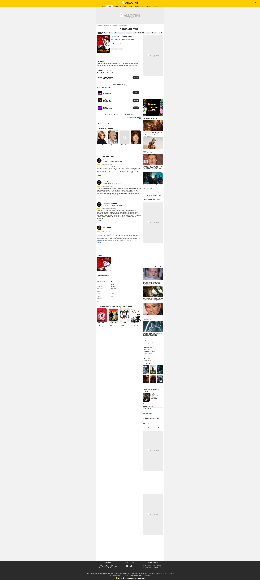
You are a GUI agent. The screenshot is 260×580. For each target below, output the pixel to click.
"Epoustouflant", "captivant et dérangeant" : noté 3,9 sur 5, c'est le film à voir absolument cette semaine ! (152, 186)
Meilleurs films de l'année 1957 (116, 325)
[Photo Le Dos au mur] (104, 264)
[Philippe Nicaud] (125, 137)
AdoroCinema (156, 567)
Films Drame (112, 25)
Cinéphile (147, 360)
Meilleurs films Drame (128, 325)
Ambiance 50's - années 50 (150, 351)
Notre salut (145, 411)
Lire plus (99, 175)
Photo (100, 255)
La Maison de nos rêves (148, 406)
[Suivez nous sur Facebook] (100, 566)
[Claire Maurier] (136, 137)
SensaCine (155, 565)
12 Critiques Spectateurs (119, 249)
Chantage (147, 343)
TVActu (131, 6)
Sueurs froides (101, 322)
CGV (112, 573)
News (103, 6)
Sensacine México (151, 569)
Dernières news (104, 123)
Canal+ (156, 6)
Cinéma (110, 6)
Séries (116, 6)
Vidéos (137, 6)
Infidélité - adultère (149, 345)
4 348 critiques (112, 205)
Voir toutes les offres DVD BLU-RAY (126, 114)
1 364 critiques (111, 161)
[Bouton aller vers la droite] (161, 33)
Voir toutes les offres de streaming (118, 84)
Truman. (105, 160)
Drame (127, 36)
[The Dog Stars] (146, 397)
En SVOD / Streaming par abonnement (108, 73)
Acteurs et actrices (105, 129)
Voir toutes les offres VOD (110, 114)
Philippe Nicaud (131, 39)
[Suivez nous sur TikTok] (111, 566)
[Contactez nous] (115, 566)
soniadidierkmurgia (108, 203)
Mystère (147, 358)
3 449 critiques (111, 228)
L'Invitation (145, 403)
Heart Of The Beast (147, 408)
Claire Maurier (136, 144)
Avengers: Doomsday (147, 413)
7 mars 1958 (114, 36)
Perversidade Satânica (150, 197)
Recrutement (100, 573)
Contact (87, 573)
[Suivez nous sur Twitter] (104, 566)
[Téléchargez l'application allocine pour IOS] (128, 566)
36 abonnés (105, 183)
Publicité (105, 573)
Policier (131, 36)
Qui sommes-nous (93, 573)
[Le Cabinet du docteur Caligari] (113, 315)
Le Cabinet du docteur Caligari (115, 322)
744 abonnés (105, 228)
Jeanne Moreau (117, 39)
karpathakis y (106, 181)
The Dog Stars (153, 393)
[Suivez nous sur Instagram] (108, 566)
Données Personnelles (136, 573)
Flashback (147, 349)
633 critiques (110, 183)
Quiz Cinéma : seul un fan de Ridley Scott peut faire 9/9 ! (152, 151)
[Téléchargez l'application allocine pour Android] (132, 566)
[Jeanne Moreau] (102, 137)
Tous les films (106, 25)
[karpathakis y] (99, 182)
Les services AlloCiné (160, 573)
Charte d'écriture (152, 573)
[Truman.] (99, 160)
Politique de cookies (118, 573)
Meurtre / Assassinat (149, 356)
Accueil (99, 25)
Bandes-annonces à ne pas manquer (153, 386)
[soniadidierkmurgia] (99, 204)
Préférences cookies (126, 573)
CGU (109, 573)
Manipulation (148, 347)
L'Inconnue (145, 416)
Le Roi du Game (146, 420)
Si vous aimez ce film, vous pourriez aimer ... (116, 307)
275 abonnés (105, 161)
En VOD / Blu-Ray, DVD (103, 87)
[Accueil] (130, 2)
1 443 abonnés (106, 205)
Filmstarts (145, 565)
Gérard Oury (124, 39)
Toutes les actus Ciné (153, 192)
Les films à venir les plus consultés (153, 427)
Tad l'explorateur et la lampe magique (151, 418)
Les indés (148, 6)
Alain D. (105, 227)
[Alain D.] (99, 227)
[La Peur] (125, 315)
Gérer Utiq (167, 573)
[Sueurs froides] (102, 315)
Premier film (148, 353)
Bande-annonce (153, 398)
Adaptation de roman (149, 355)
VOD (142, 6)
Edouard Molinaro (117, 38)
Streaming (123, 6)
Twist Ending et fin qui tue (150, 342)
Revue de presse (144, 573)
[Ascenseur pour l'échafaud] (136, 315)
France (112, 278)
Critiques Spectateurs (107, 156)
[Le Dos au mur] (103, 44)
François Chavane (127, 38)
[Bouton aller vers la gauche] (159, 33)
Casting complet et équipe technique (119, 150)
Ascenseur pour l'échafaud (137, 322)
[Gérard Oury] (113, 137)
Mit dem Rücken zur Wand (152, 199)
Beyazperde (145, 567)
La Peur (124, 322)
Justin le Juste (146, 423)
